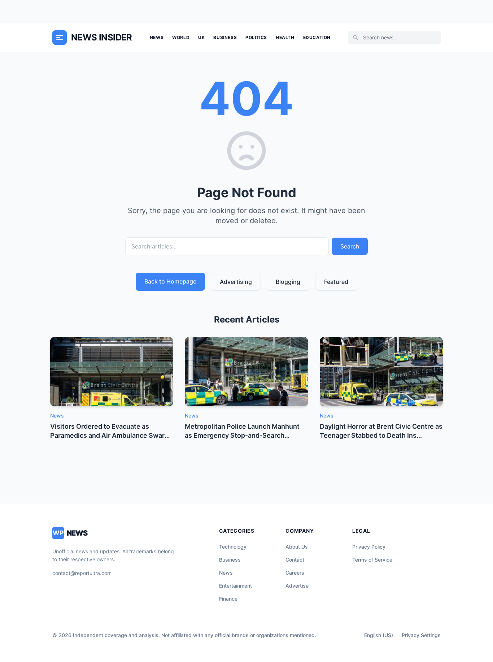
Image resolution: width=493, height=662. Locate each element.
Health (285, 37)
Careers (294, 573)
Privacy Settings (421, 635)
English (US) (378, 635)
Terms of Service (372, 560)
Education (317, 37)
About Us (296, 547)
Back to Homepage (170, 281)
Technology (233, 547)
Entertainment (235, 586)
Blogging (288, 281)
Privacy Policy (368, 547)
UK (201, 37)
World (180, 37)
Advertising (236, 281)
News (156, 37)
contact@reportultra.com (82, 573)
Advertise (297, 586)
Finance (228, 599)
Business (225, 37)
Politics (256, 37)
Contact (294, 560)
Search (349, 246)
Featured (336, 281)
